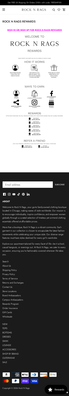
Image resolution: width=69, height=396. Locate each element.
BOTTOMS (7, 332)
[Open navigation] (3, 9)
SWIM (5, 341)
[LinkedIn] (28, 194)
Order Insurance (10, 308)
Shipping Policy (9, 270)
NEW (5, 324)
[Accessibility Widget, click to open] (67, 392)
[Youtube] (14, 194)
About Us (6, 265)
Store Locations (9, 291)
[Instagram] (9, 194)
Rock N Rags (24, 388)
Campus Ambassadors (12, 299)
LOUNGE (6, 345)
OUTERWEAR (8, 357)
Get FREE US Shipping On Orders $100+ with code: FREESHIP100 (34, 2)
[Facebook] (4, 194)
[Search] (53, 9)
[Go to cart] (64, 9)
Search (5, 261)
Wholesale (7, 316)
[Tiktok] (18, 194)
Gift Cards (7, 312)
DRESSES (6, 336)
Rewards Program (10, 303)
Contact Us (7, 287)
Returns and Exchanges (13, 282)
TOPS (4, 328)
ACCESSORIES (9, 349)
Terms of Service (10, 278)
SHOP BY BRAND (10, 353)
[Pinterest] (23, 194)
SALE (4, 362)
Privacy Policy (8, 274)
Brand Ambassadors (11, 295)
